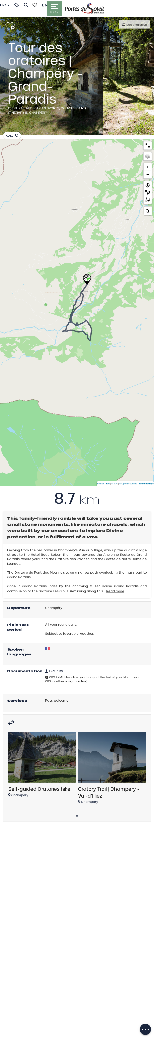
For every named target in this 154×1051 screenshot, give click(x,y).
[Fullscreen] (147, 145)
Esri (107, 483)
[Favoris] (34, 5)
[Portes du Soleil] (84, 8)
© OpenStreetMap (128, 483)
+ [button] (147, 167)
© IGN (114, 483)
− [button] (147, 174)
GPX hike (55, 671)
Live (3, 5)
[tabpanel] (42, 766)
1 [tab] (77, 815)
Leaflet (100, 483)
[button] (26, 5)
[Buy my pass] (16, 4)
